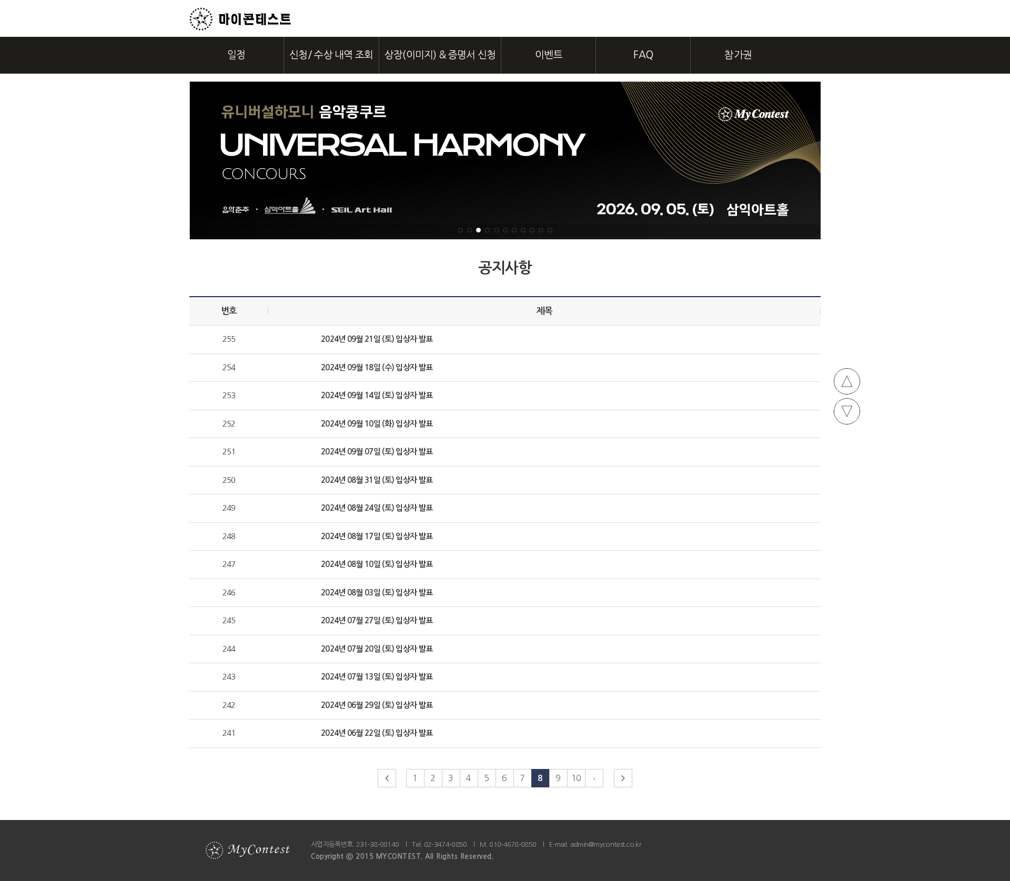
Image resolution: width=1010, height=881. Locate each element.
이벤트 (548, 55)
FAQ (643, 55)
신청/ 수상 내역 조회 (331, 55)
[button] (460, 230)
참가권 (738, 55)
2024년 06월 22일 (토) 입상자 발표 (376, 733)
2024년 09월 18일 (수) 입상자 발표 (376, 367)
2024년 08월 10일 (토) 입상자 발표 (376, 564)
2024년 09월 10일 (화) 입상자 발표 (376, 424)
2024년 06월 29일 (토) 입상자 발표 (376, 705)
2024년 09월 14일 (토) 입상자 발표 (376, 395)
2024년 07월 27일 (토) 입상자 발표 (376, 620)
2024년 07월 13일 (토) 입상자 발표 (376, 677)
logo (240, 19)
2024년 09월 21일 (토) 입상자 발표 (376, 339)
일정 (236, 55)
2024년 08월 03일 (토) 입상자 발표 (376, 592)
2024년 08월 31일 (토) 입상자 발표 (376, 480)
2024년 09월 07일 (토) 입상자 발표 (376, 451)
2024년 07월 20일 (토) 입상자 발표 (376, 649)
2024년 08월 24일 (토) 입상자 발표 (376, 508)
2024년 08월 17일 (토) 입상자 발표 (376, 536)
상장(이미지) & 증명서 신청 (440, 55)
